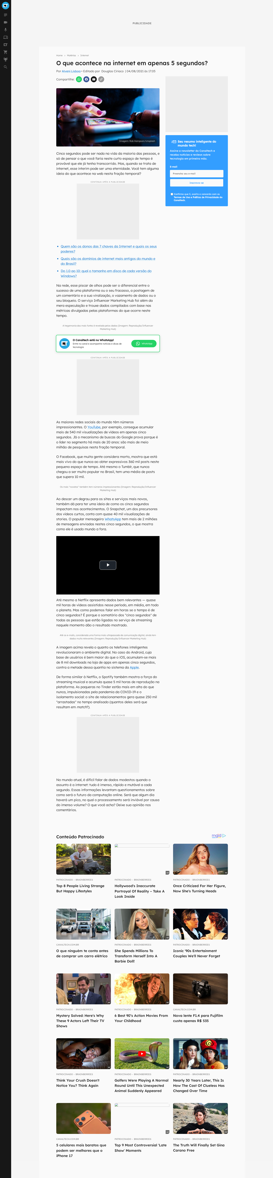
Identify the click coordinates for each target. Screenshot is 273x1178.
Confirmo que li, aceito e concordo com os (198, 197)
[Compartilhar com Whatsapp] (79, 79)
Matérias (71, 55)
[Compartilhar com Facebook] (86, 79)
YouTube (93, 427)
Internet (84, 55)
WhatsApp (113, 519)
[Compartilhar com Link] (101, 79)
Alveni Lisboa (71, 71)
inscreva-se (197, 182)
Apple (134, 667)
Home (59, 55)
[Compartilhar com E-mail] (94, 79)
